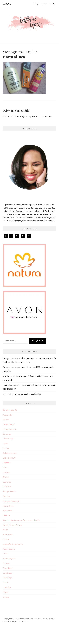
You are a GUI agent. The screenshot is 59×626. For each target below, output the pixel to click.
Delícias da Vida (10, 453)
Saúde (6, 553)
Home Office (8, 506)
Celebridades (9, 424)
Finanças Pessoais (11, 501)
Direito (6, 477)
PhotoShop (8, 534)
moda (5, 529)
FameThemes (23, 621)
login (23, 116)
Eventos (6, 496)
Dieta (5, 467)
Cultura (6, 448)
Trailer (5, 592)
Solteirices (7, 573)
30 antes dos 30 (10, 410)
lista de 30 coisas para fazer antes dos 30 (21, 520)
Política (6, 539)
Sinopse (6, 563)
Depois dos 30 (9, 457)
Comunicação (9, 438)
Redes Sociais (9, 548)
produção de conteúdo (13, 544)
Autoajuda (7, 414)
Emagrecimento (9, 491)
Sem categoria (9, 558)
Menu (8, 4)
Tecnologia (7, 577)
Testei (5, 582)
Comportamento (10, 429)
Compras (7, 434)
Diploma (6, 472)
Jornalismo (7, 510)
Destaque (7, 462)
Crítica (5, 443)
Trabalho (7, 587)
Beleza (6, 419)
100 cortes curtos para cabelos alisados (22, 394)
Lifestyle (6, 515)
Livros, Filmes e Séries (12, 525)
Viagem (6, 597)
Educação (7, 486)
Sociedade (7, 568)
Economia (7, 481)
